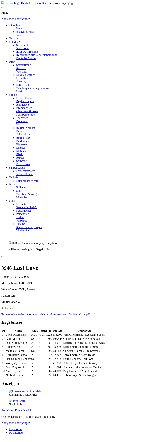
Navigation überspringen (15, 18)
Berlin (19, 131)
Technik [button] (13, 177)
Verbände (21, 220)
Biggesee (21, 144)
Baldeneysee (23, 141)
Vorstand (21, 71)
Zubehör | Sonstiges (27, 194)
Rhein (19, 154)
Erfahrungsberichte (27, 180)
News (19, 28)
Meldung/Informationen (53, 314)
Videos (20, 35)
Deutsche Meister (26, 58)
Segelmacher (23, 210)
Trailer (20, 217)
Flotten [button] (13, 94)
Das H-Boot (23, 84)
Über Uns (22, 78)
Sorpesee (21, 160)
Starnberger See (25, 114)
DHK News (23, 164)
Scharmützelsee (25, 134)
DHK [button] (12, 61)
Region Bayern (25, 101)
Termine (13, 38)
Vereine (20, 223)
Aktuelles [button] (14, 25)
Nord (19, 124)
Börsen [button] (13, 184)
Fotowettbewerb (25, 98)
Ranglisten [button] (15, 41)
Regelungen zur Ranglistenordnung (36, 54)
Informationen (24, 174)
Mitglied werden (25, 74)
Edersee (20, 147)
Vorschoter (22, 48)
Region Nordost (25, 127)
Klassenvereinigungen (29, 227)
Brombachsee (24, 107)
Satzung (21, 81)
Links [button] (12, 200)
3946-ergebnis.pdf (79, 314)
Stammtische (23, 64)
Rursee (20, 157)
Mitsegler (21, 197)
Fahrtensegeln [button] (17, 167)
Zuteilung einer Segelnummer (33, 88)
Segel (19, 190)
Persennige (22, 213)
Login (19, 91)
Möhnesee (22, 151)
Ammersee (22, 104)
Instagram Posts (25, 31)
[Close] (2, 7)
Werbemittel (23, 230)
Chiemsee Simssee (27, 111)
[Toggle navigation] (71, 4)
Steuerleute (22, 45)
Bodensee (22, 121)
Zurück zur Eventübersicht (16, 410)
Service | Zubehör (26, 207)
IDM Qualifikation (27, 51)
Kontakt (21, 68)
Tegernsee (22, 117)
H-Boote (21, 187)
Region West (23, 137)
